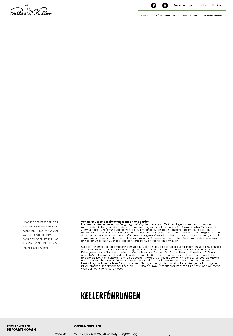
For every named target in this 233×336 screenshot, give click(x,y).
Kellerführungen (110, 295)
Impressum (59, 334)
